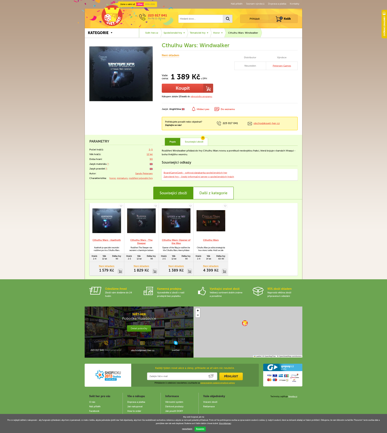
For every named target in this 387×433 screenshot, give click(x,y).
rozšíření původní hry (141, 178)
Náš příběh (236, 3)
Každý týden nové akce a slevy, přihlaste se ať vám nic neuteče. (195, 368)
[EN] (151, 163)
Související (194, 140)
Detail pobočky (139, 328)
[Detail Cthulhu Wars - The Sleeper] (141, 221)
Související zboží (173, 193)
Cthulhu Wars (211, 240)
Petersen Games (282, 65)
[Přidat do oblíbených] (121, 206)
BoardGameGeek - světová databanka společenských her (195, 172)
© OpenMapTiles (269, 356)
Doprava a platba (277, 3)
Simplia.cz (292, 396)
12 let (150, 154)
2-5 (151, 149)
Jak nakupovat (135, 406)
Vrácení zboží (210, 402)
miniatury (122, 178)
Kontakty (294, 3)
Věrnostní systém (174, 402)
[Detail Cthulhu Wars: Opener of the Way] (176, 221)
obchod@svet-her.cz (267, 123)
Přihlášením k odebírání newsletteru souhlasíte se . (195, 383)
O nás (92, 402)
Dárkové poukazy (174, 406)
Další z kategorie (213, 193)
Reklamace (209, 406)
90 (151, 159)
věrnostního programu (201, 96)
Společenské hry (173, 32)
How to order (134, 411)
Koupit (183, 88)
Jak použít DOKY (174, 411)
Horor (216, 32)
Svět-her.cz (151, 32)
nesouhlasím (187, 429)
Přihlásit (255, 18)
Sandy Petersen (144, 173)
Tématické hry (197, 32)
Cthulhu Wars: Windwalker (243, 32)
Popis (172, 141)
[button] (245, 323)
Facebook (94, 411)
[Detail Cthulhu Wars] (211, 221)
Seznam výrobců (255, 3)
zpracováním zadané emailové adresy (217, 383)
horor (112, 178)
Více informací (225, 423)
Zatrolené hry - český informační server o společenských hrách (199, 176)
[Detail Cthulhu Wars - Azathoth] (106, 221)
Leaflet (258, 356)
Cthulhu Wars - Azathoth (107, 240)
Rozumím (200, 429)
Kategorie (98, 33)
